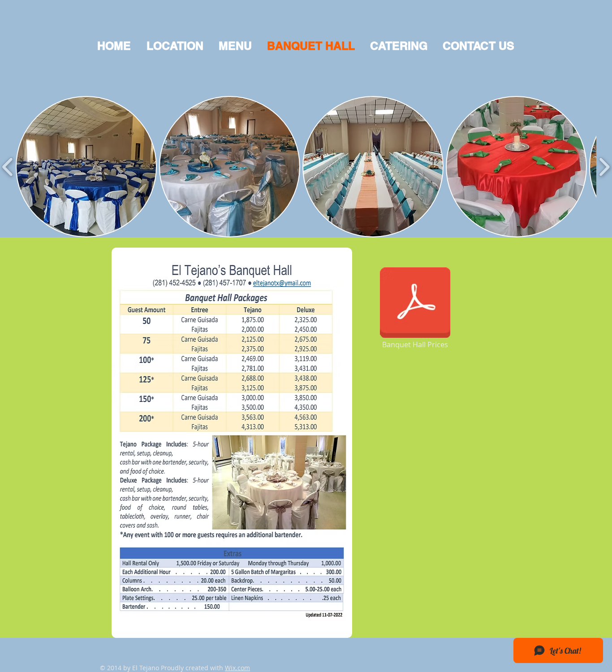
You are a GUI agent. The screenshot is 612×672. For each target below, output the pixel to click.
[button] (86, 166)
